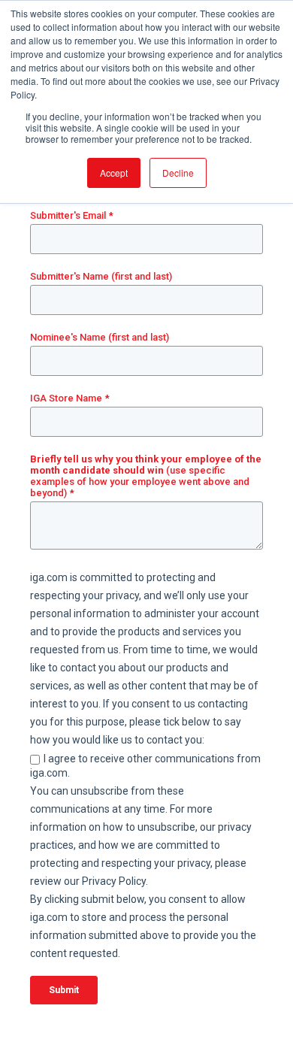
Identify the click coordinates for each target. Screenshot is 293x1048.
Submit (64, 990)
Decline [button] (178, 172)
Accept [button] (114, 172)
